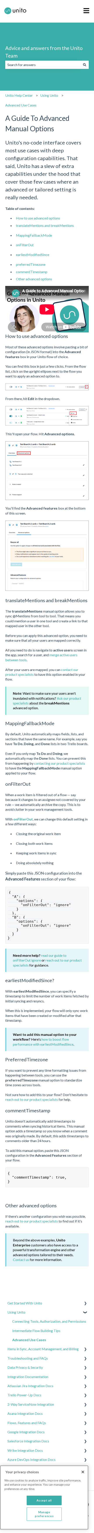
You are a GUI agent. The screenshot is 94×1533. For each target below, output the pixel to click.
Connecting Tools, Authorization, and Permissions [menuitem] (49, 1321)
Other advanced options (34, 279)
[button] (85, 1303)
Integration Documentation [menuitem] (27, 1377)
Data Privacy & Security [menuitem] (25, 1367)
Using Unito (49, 95)
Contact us (21, 1259)
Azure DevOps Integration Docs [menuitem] (31, 1459)
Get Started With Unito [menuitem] (24, 1303)
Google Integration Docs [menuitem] (26, 1432)
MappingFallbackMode (34, 235)
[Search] (84, 65)
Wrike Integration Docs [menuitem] (25, 1450)
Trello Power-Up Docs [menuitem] (24, 1395)
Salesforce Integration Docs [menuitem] (28, 1441)
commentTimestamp (31, 272)
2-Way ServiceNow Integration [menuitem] (30, 1404)
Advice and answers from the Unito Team (44, 52)
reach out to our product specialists (31, 1099)
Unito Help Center (19, 95)
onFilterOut (25, 245)
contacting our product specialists (59, 763)
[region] (44, 1497)
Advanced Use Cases (21, 105)
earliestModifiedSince (32, 254)
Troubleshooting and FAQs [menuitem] (27, 1358)
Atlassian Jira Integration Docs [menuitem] (30, 1386)
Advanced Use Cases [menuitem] (29, 1340)
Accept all (44, 1500)
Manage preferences (44, 1514)
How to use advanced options (38, 218)
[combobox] (42, 65)
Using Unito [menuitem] (16, 1312)
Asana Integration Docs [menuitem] (25, 1413)
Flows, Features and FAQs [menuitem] (26, 1423)
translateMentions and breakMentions (45, 225)
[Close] (83, 1472)
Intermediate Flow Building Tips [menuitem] (36, 1331)
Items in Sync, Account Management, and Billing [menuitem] (43, 1349)
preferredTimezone (30, 264)
